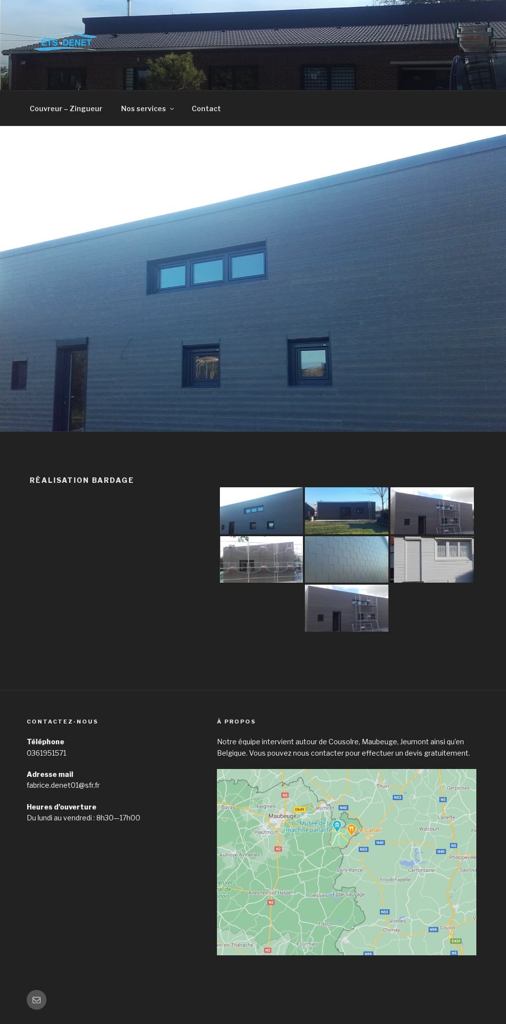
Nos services (143, 108)
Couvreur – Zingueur (66, 108)
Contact (206, 108)
